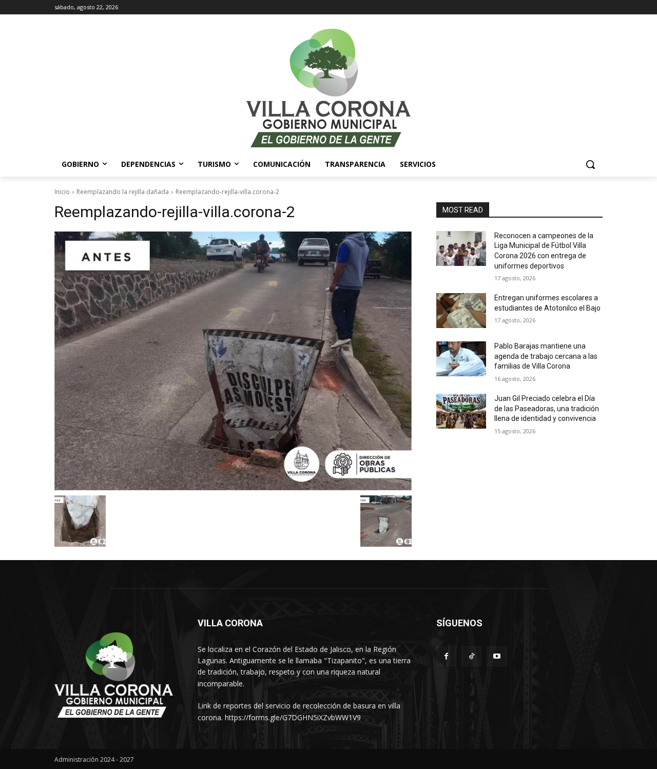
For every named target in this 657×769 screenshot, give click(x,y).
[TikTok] (471, 656)
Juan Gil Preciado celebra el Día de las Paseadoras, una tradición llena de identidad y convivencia (546, 408)
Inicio (62, 191)
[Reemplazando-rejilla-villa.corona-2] (233, 361)
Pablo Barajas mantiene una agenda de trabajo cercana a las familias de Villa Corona (545, 356)
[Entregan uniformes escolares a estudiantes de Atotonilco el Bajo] (461, 310)
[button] (590, 164)
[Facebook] (446, 656)
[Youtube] (497, 656)
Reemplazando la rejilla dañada (122, 191)
